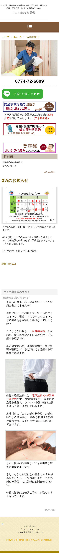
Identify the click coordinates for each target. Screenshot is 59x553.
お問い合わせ (29, 526)
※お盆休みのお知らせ (13, 162)
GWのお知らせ (9, 166)
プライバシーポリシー (29, 529)
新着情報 (8, 156)
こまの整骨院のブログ (16, 292)
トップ (6, 37)
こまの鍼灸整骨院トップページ (29, 532)
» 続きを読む (49, 172)
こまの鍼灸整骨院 (24, 12)
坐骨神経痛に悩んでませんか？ (17, 298)
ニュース (18, 37)
